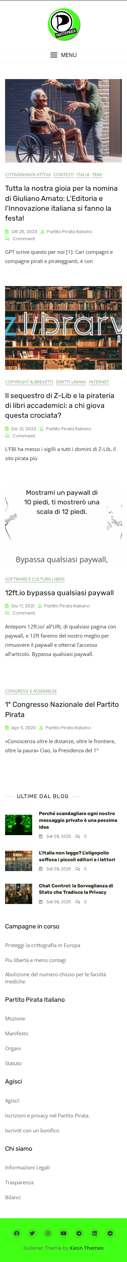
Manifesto (16, 1033)
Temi (97, 174)
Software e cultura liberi (35, 579)
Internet (99, 382)
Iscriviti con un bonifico (32, 1130)
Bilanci (13, 1197)
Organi (13, 1048)
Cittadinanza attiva (28, 174)
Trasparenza (19, 1182)
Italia (83, 174)
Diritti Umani (71, 382)
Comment (24, 239)
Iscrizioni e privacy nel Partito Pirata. (47, 1115)
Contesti (64, 174)
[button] (63, 55)
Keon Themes (87, 1248)
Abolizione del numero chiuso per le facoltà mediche (55, 978)
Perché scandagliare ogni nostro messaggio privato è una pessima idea (78, 820)
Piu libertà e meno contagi (35, 960)
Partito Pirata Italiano (69, 231)
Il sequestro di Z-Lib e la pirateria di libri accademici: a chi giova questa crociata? (59, 405)
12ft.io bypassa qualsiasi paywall (59, 592)
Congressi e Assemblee (31, 691)
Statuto (13, 1063)
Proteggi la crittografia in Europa (42, 945)
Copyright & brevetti (29, 382)
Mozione (15, 1018)
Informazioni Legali (27, 1167)
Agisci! (12, 1100)
